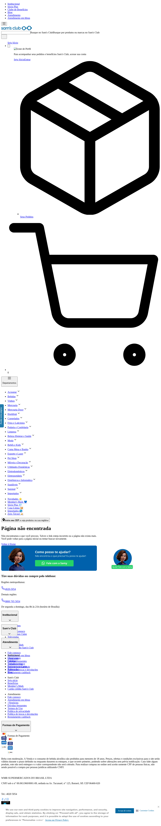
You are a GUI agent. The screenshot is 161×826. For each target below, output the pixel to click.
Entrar (27, 59)
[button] (145, 810)
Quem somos (14, 658)
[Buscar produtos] (4, 36)
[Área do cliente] (9, 46)
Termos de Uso (15, 708)
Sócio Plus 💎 (15, 505)
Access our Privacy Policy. (57, 820)
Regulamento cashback (19, 672)
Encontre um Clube (17, 666)
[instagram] (7, 799)
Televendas (13, 637)
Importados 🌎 (15, 511)
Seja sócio (13, 680)
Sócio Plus (13, 6)
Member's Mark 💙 (17, 502)
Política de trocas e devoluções (23, 669)
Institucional (14, 4)
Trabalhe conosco (16, 663)
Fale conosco (14, 652)
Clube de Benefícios (18, 9)
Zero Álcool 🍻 (15, 514)
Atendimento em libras (19, 18)
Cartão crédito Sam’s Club (21, 647)
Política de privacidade (19, 711)
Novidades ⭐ (15, 499)
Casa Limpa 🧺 (15, 508)
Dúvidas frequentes (17, 661)
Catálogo (12, 661)
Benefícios (13, 683)
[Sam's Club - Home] (16, 29)
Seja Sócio (13, 42)
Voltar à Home (8, 544)
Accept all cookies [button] (124, 811)
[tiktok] (5, 799)
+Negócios (13, 702)
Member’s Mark (16, 686)
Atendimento (14, 15)
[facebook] (2, 799)
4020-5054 (10, 589)
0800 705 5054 (12, 601)
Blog (10, 12)
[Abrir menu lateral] (4, 24)
